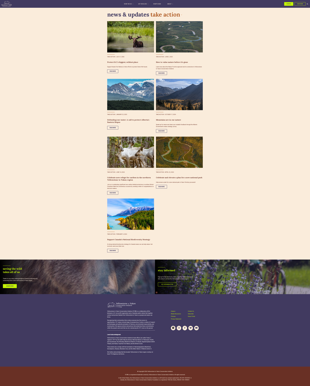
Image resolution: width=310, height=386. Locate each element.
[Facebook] (185, 328)
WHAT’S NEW (157, 4)
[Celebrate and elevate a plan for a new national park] (179, 152)
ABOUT (169, 4)
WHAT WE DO (128, 4)
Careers (173, 311)
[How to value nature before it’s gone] (179, 36)
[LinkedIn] (173, 328)
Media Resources (176, 314)
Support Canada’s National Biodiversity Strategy (128, 239)
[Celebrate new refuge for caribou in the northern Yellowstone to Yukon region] (130, 152)
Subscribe (300, 4)
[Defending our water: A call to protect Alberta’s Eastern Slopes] (130, 94)
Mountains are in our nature (168, 120)
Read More (113, 71)
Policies (173, 316)
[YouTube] (196, 328)
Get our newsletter (167, 284)
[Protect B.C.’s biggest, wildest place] (130, 36)
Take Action (165, 14)
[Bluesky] (190, 328)
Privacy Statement (176, 319)
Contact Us (191, 311)
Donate (289, 4)
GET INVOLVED (142, 4)
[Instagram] (179, 328)
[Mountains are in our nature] (179, 94)
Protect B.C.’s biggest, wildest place (122, 62)
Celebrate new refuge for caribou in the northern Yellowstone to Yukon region (129, 178)
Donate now (9, 286)
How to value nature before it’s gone (172, 62)
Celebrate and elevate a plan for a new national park (179, 177)
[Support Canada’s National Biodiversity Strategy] (130, 214)
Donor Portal (191, 316)
